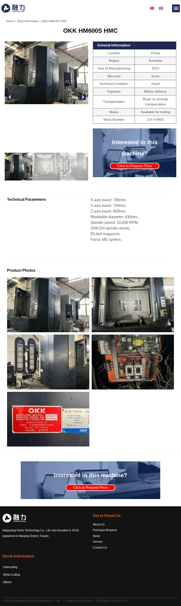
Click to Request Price (134, 166)
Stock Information (28, 21)
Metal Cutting (11, 574)
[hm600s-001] (46, 72)
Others (7, 582)
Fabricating (10, 567)
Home (10, 21)
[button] (176, 8)
